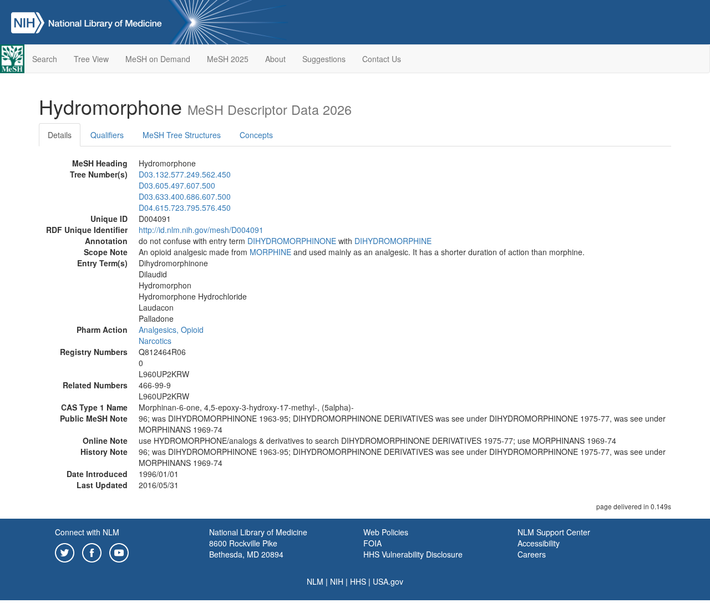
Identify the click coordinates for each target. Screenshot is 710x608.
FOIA (372, 543)
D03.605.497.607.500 (177, 185)
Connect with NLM (87, 532)
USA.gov (388, 581)
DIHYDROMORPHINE (393, 240)
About (275, 58)
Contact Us (381, 58)
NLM (315, 581)
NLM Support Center (554, 532)
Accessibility (539, 543)
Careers (532, 554)
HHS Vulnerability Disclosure (413, 554)
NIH (336, 581)
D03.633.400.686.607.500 (185, 196)
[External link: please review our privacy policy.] (64, 551)
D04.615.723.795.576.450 (185, 207)
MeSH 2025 (227, 58)
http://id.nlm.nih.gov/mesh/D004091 (201, 229)
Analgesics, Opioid (171, 329)
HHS (358, 581)
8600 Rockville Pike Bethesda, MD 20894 (246, 549)
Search (44, 58)
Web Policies (385, 532)
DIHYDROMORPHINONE (291, 240)
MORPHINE (270, 251)
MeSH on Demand (157, 58)
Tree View (91, 58)
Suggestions (324, 58)
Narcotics (155, 340)
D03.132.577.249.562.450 (185, 174)
